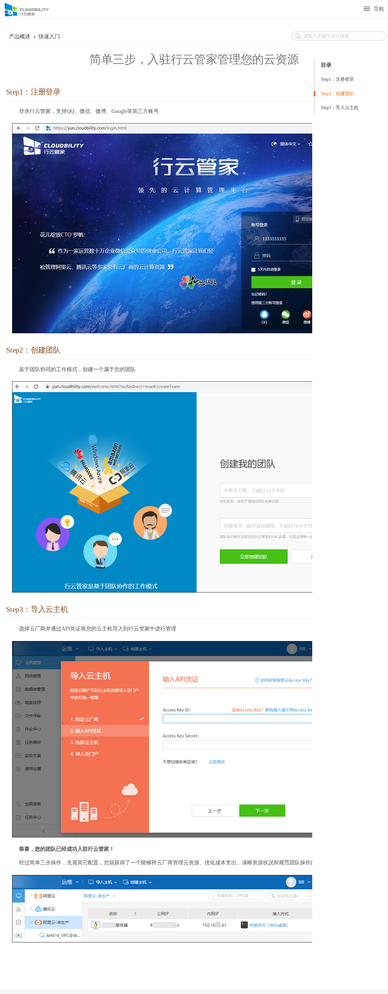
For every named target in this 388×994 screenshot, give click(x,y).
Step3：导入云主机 (339, 107)
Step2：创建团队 (337, 93)
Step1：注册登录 (337, 79)
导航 (373, 9)
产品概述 (20, 36)
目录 (326, 65)
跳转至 (9, 10)
